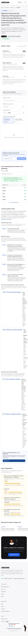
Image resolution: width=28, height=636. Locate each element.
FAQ (2, 604)
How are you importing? (9, 116)
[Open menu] (25, 2)
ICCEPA (4, 190)
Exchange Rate (6, 110)
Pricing (2, 594)
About (2, 606)
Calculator (3, 591)
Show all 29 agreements (14, 202)
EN (20, 2)
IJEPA (3, 193)
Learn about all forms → (7, 219)
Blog (2, 596)
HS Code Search (5, 586)
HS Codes (7, 7)
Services (3, 589)
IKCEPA (4, 196)
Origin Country (7, 97)
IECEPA (4, 199)
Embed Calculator (5, 611)
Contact (3, 609)
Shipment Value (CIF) (8, 104)
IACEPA (4, 187)
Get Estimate (21, 158)
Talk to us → (6, 460)
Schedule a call (14, 554)
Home (2, 7)
